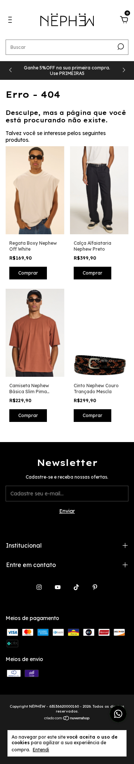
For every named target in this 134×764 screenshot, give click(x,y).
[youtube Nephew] (58, 587)
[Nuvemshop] (67, 719)
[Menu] (11, 21)
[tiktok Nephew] (76, 587)
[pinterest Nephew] (95, 587)
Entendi (41, 749)
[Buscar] (120, 47)
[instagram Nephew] (39, 587)
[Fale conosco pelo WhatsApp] (118, 713)
